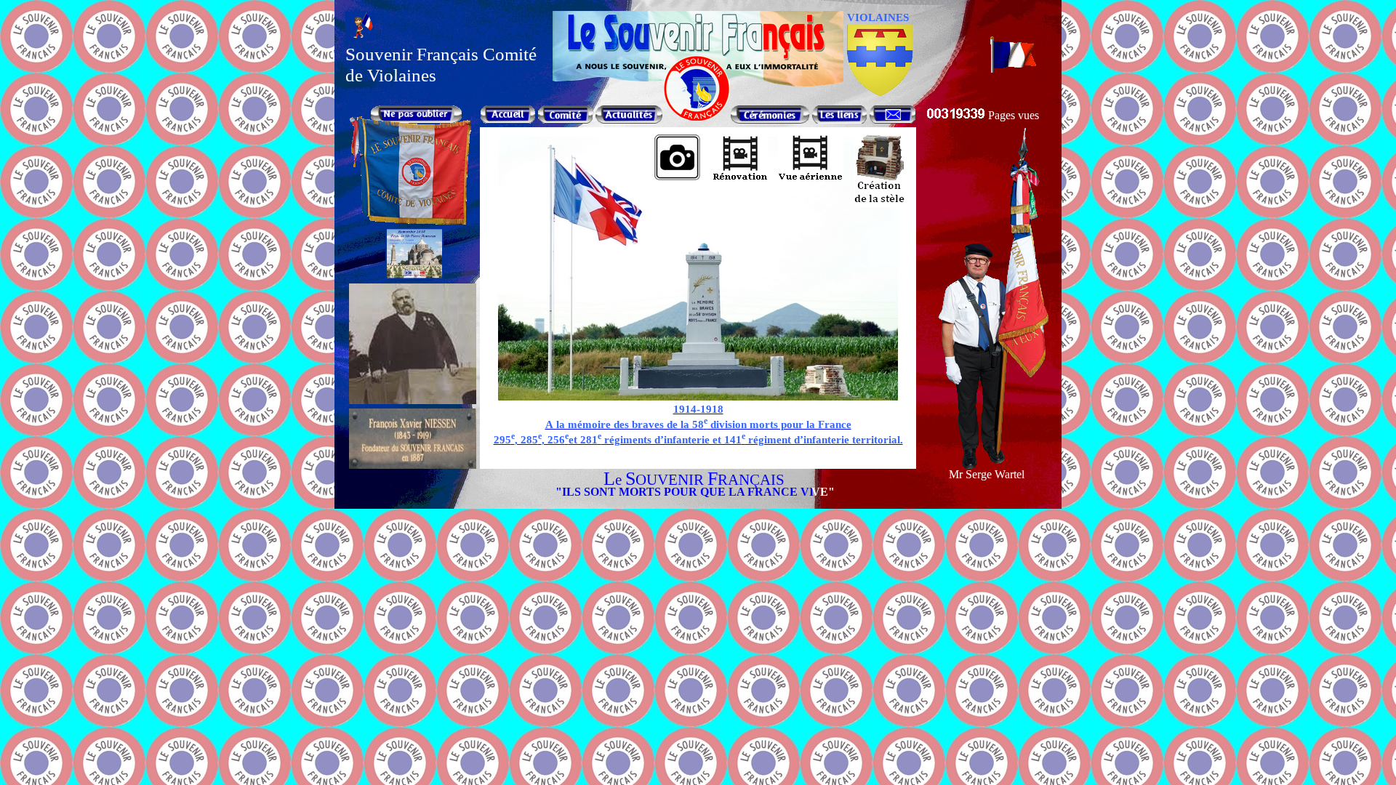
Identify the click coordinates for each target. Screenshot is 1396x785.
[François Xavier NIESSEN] (412, 465)
